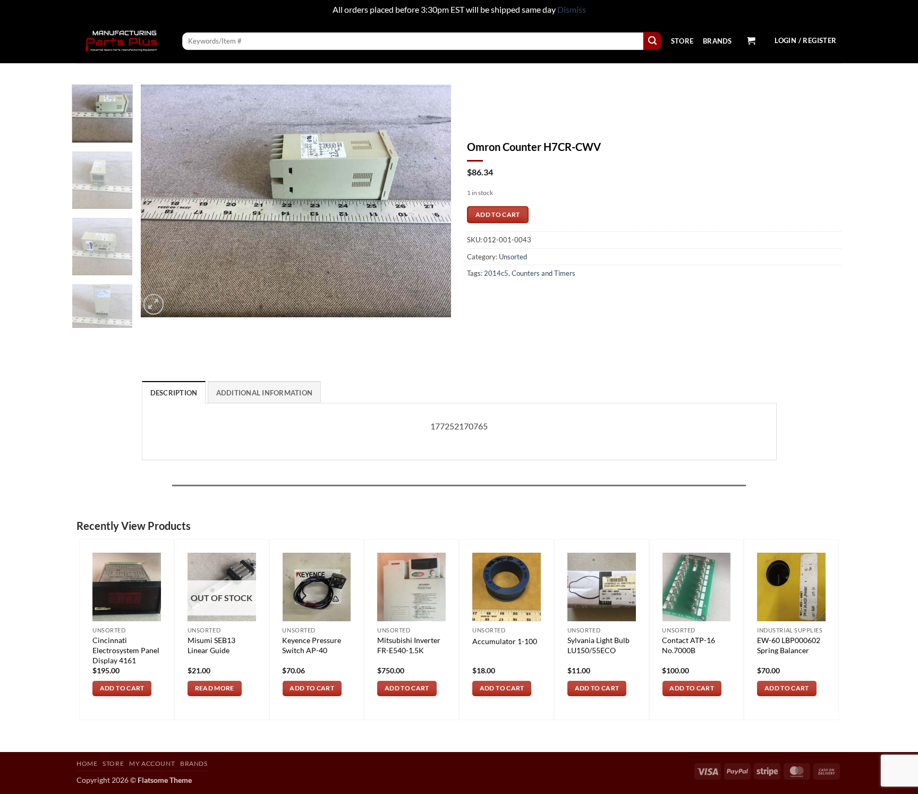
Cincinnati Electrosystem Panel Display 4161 (125, 650)
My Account (152, 763)
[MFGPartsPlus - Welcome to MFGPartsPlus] (121, 40)
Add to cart (497, 214)
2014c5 (496, 273)
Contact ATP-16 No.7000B (688, 645)
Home (86, 763)
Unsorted (513, 256)
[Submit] (652, 41)
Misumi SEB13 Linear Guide (211, 645)
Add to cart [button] (122, 688)
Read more (214, 688)
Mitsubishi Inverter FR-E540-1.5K (408, 645)
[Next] (431, 201)
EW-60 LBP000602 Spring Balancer (788, 645)
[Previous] (160, 201)
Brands (717, 41)
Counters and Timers (543, 273)
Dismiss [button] (571, 9)
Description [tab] (174, 392)
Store (682, 41)
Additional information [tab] (264, 392)
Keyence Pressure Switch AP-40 (311, 645)
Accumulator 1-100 (504, 641)
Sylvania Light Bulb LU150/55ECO (598, 645)
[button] (750, 40)
